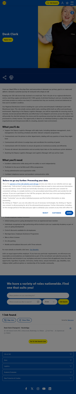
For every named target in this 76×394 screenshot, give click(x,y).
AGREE (69, 213)
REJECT (45, 213)
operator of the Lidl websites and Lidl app (24, 184)
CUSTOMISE (56, 213)
